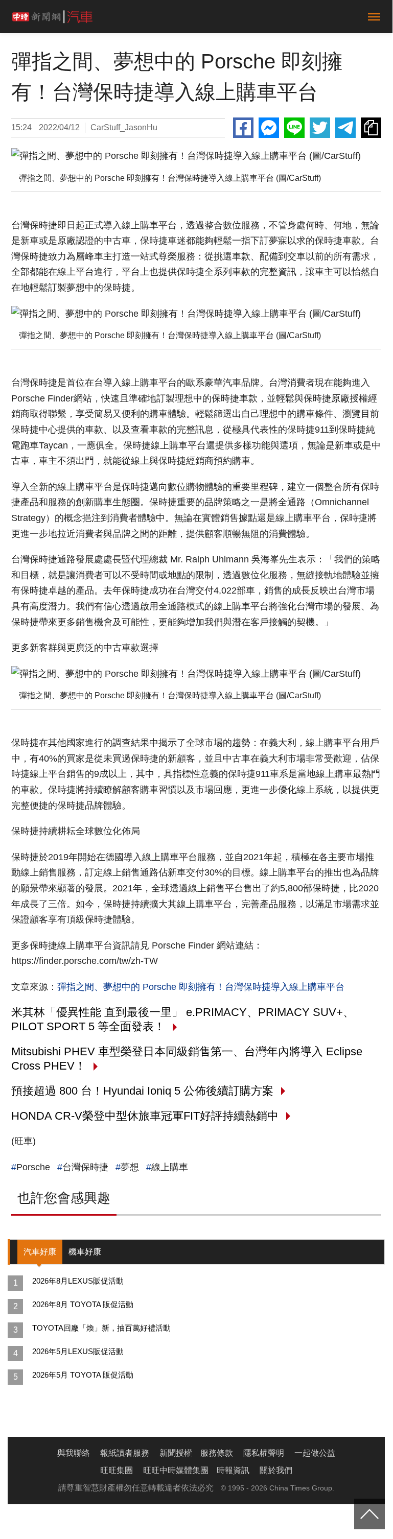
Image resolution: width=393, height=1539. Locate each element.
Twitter (320, 127)
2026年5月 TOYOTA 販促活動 (82, 1374)
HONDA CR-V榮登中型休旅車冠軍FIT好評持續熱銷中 (145, 1115)
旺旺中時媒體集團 (176, 1470)
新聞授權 (175, 1453)
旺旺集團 (116, 1470)
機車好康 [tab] (84, 1251)
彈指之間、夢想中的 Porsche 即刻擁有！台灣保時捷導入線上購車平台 (200, 987)
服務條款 (216, 1453)
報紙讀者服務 (124, 1453)
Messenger (269, 127)
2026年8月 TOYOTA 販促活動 (82, 1304)
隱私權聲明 (263, 1453)
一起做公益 (314, 1453)
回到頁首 (369, 1514)
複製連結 (371, 127)
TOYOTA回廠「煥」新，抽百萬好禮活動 (101, 1327)
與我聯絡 (73, 1453)
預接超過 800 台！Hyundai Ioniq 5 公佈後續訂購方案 (142, 1090)
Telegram (345, 127)
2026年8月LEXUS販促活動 (78, 1280)
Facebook (243, 127)
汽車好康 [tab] (40, 1251)
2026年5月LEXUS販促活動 (78, 1351)
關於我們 (276, 1470)
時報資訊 (233, 1470)
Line (294, 127)
